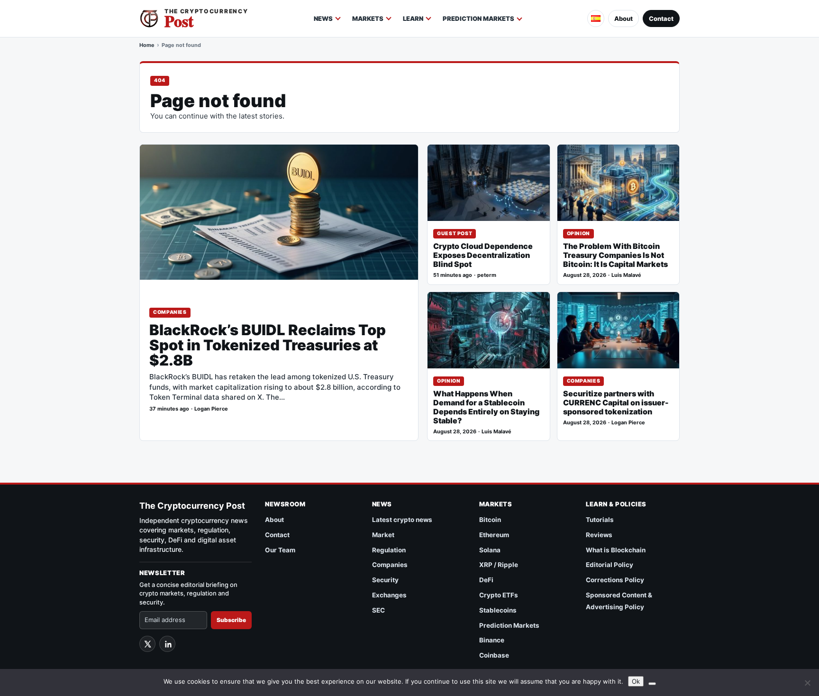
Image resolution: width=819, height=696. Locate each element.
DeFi (486, 580)
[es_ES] (595, 18)
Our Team (280, 550)
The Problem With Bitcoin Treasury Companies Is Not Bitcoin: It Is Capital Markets (615, 255)
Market (383, 535)
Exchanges (389, 595)
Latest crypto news (402, 519)
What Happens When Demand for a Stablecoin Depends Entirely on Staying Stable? (486, 407)
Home (147, 45)
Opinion (578, 233)
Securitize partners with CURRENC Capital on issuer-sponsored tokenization (616, 402)
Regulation (389, 550)
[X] (147, 644)
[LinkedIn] (167, 644)
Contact (661, 18)
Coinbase (494, 655)
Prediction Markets (478, 18)
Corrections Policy (615, 580)
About (623, 18)
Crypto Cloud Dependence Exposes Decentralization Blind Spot (483, 255)
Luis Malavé (626, 275)
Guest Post (454, 233)
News (323, 18)
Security (385, 580)
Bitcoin (490, 519)
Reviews (599, 535)
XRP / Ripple (498, 564)
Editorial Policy (609, 564)
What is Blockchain (616, 550)
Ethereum (494, 535)
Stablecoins (498, 610)
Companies (170, 312)
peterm (486, 275)
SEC (378, 610)
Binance (491, 640)
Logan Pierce (211, 409)
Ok (636, 681)
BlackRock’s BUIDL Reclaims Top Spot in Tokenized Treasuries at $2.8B (267, 345)
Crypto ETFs (498, 595)
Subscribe (231, 619)
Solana (489, 550)
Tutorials (600, 519)
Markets (367, 18)
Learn (413, 18)
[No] (807, 682)
